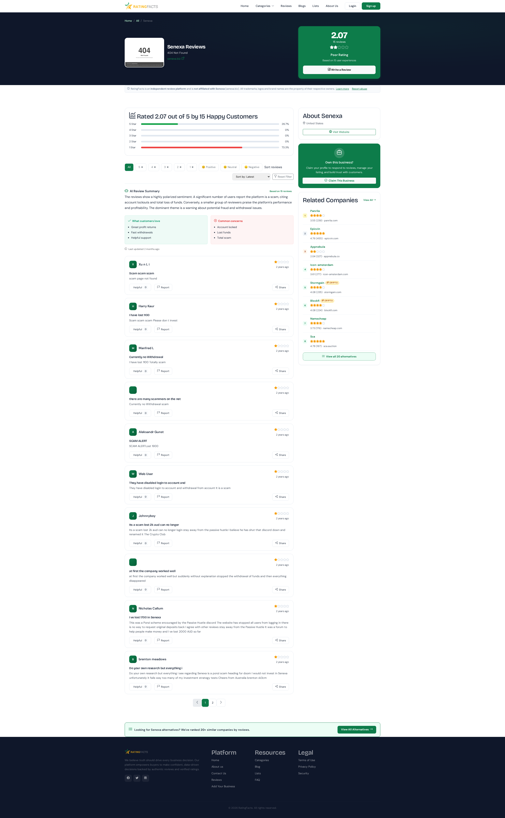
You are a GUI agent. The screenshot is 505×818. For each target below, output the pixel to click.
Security (303, 773)
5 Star (132, 124)
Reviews (286, 6)
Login (352, 6)
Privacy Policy (307, 766)
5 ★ (140, 167)
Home (245, 6)
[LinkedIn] (145, 778)
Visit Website (340, 132)
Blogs (302, 6)
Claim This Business (341, 180)
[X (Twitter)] (136, 778)
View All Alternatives (355, 729)
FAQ (257, 780)
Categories (263, 6)
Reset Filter (284, 176)
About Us (332, 6)
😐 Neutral (230, 167)
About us (217, 766)
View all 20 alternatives (340, 356)
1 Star (132, 147)
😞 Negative (251, 167)
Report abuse (359, 88)
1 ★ (192, 167)
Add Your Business (223, 786)
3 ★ (166, 167)
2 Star (132, 141)
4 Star (132, 130)
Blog (257, 766)
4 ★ (153, 167)
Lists (315, 6)
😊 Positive (209, 167)
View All (368, 200)
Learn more (342, 88)
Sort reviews (273, 167)
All (137, 20)
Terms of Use (306, 760)
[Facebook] (128, 778)
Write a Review (341, 69)
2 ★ (179, 167)
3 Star (132, 135)
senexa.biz (174, 58)
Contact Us (218, 773)
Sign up (371, 6)
